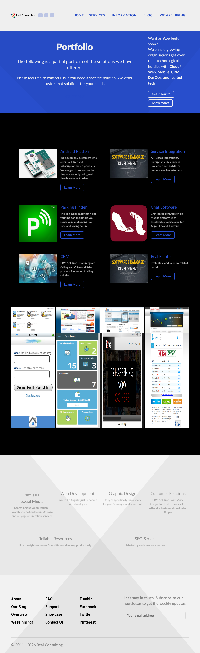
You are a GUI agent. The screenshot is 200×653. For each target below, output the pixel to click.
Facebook (88, 607)
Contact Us (54, 622)
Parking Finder (73, 207)
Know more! (160, 103)
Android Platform (76, 151)
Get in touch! (161, 94)
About (16, 599)
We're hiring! (22, 622)
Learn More (72, 187)
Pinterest (88, 622)
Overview (19, 614)
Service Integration (168, 151)
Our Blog (18, 607)
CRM (65, 257)
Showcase (53, 614)
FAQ (49, 599)
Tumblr (86, 599)
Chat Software (164, 207)
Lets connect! (75, 96)
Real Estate (161, 257)
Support (52, 607)
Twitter (86, 614)
